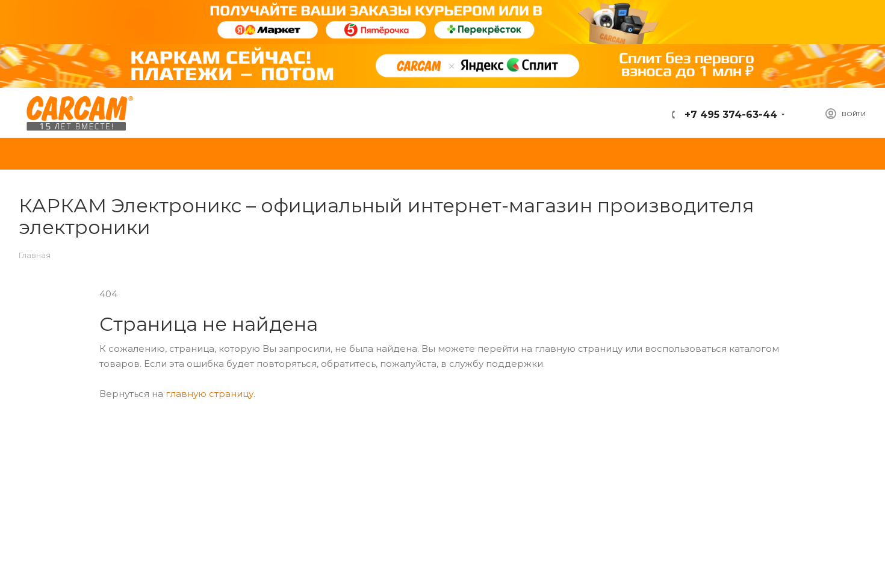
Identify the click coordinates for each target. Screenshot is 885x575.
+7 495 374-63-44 (729, 114)
